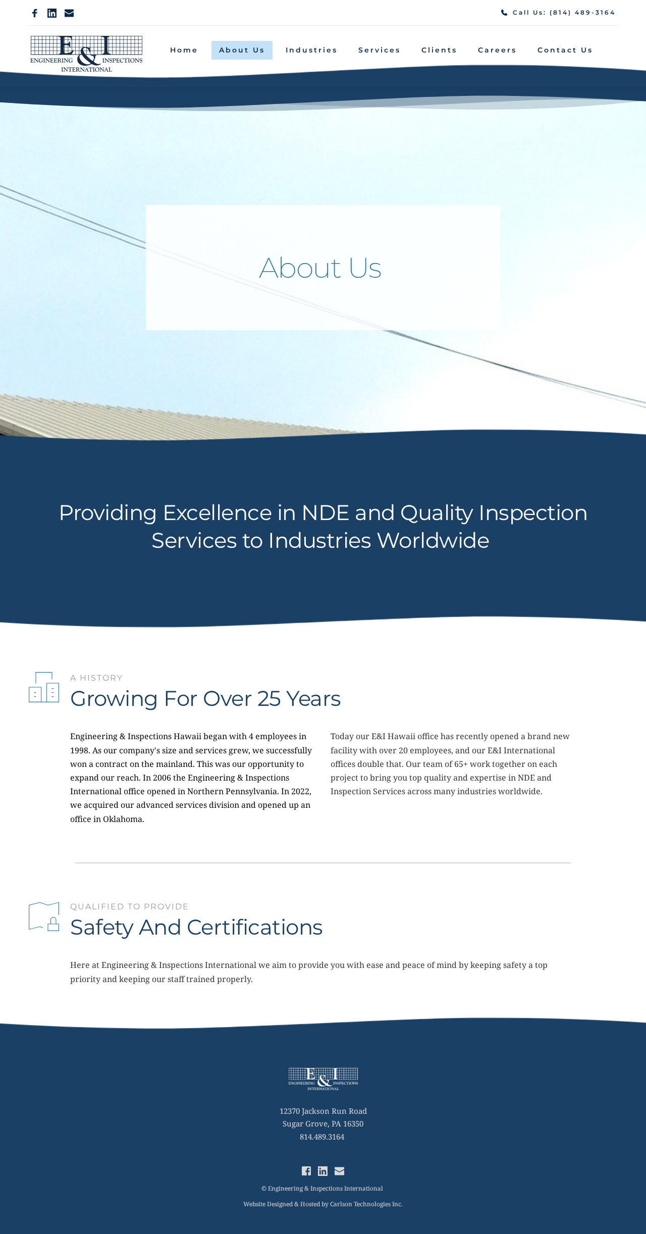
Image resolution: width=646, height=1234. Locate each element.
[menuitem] (184, 50)
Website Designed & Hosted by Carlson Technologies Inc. (323, 1204)
